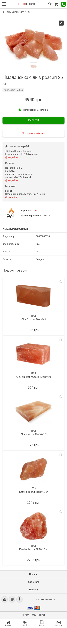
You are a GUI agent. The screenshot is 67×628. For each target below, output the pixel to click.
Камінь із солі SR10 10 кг (33, 492)
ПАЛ (35, 210)
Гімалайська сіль (19, 12)
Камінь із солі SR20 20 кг (33, 549)
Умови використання (45, 600)
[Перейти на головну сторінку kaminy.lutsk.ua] (27, 4)
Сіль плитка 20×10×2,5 (34, 434)
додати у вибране (35, 133)
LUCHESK (41, 615)
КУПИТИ (33, 120)
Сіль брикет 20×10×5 (34, 319)
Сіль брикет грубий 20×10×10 (33, 377)
